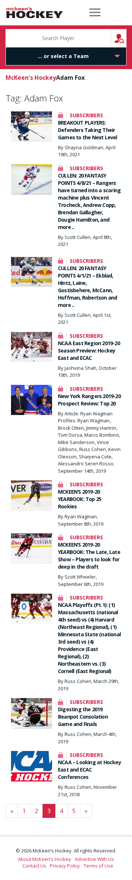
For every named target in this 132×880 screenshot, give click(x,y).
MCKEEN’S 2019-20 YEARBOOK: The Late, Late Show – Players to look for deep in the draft (89, 555)
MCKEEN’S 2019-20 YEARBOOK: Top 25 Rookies (79, 499)
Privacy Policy (65, 865)
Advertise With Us (94, 859)
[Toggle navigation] (94, 12)
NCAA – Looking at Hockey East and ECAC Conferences (89, 769)
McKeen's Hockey (35, 12)
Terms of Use (98, 865)
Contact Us (34, 865)
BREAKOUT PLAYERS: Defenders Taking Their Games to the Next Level (87, 130)
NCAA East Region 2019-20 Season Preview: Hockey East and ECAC (89, 350)
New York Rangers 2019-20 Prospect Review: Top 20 (89, 400)
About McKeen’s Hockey (44, 859)
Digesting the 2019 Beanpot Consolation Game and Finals (83, 716)
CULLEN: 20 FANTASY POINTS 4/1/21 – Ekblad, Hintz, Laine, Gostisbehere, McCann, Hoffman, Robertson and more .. (87, 286)
